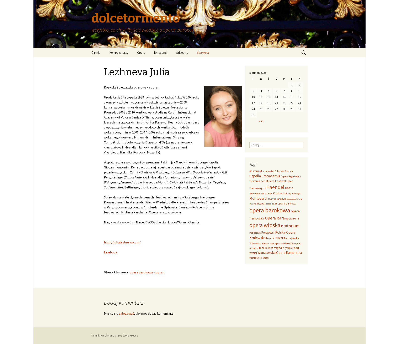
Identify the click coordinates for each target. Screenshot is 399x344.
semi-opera (275, 243)
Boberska (279, 171)
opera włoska (264, 225)
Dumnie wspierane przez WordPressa (114, 335)
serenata (287, 243)
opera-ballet (271, 203)
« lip (261, 121)
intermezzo (254, 193)
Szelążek (253, 248)
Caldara (289, 171)
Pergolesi (268, 232)
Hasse (289, 188)
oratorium (290, 225)
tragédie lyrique (283, 248)
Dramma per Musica (261, 181)
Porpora (270, 238)
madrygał (296, 193)
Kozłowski (279, 193)
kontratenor (266, 193)
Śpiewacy (203, 53)
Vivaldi (253, 253)
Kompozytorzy (118, 53)
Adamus (254, 171)
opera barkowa (287, 203)
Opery (141, 53)
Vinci (296, 248)
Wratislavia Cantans (259, 257)
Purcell (279, 238)
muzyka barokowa (277, 198)
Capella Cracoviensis (264, 176)
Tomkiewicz (266, 248)
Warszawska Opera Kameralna (279, 252)
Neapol (261, 203)
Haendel (275, 187)
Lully (288, 193)
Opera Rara (275, 218)
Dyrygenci (160, 53)
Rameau (255, 243)
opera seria (292, 218)
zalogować (126, 313)
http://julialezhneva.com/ (122, 242)
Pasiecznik (255, 232)
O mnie (95, 53)
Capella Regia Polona (291, 176)
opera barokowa (141, 272)
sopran (159, 272)
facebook (110, 252)
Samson (265, 243)
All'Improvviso (266, 171)
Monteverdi (258, 198)
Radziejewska (291, 238)
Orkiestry (182, 53)
